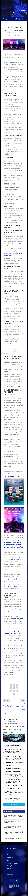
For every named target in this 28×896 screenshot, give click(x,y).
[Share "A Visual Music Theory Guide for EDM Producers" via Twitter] (14, 685)
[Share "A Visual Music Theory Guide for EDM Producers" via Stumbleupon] (14, 691)
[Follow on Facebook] (11, 880)
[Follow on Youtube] (17, 880)
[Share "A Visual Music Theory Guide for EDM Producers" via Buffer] (11, 691)
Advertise (9, 868)
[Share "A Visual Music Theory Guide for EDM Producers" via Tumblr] (11, 688)
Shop (8, 855)
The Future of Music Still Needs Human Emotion (14, 822)
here (10, 180)
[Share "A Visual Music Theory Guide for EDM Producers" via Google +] (16, 685)
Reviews (17, 35)
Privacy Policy (10, 866)
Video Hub (10, 857)
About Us (9, 860)
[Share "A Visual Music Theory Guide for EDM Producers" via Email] (16, 691)
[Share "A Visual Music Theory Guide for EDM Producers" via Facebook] (11, 685)
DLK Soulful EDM (13, 672)
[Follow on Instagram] (14, 880)
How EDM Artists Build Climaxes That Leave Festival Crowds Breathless (13, 837)
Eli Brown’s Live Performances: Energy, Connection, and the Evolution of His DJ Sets (13, 832)
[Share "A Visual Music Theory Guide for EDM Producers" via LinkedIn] (16, 688)
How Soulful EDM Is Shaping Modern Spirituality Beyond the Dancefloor (13, 826)
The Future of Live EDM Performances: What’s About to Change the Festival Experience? (13, 816)
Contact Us (10, 871)
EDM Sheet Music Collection (10, 586)
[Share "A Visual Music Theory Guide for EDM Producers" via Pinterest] (14, 688)
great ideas (6, 77)
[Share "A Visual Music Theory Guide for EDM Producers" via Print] (14, 694)
